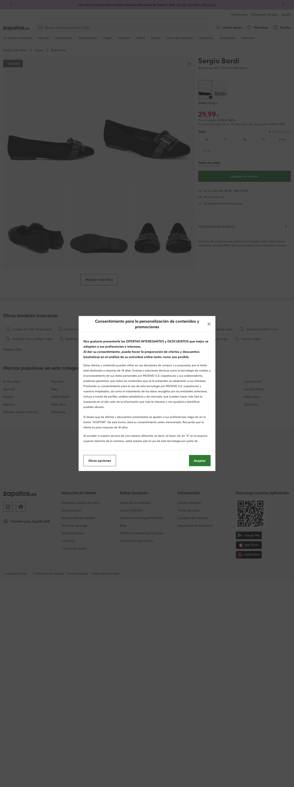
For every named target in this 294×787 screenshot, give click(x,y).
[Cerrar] (209, 324)
